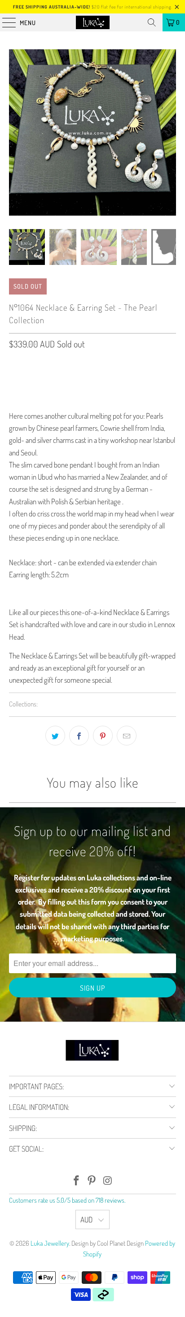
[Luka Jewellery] (92, 22)
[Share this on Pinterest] (103, 735)
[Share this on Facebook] (79, 735)
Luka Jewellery (50, 1243)
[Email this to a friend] (127, 735)
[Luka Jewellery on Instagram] (108, 1181)
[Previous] (16, 132)
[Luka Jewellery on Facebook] (76, 1181)
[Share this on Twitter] (55, 735)
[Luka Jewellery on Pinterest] (92, 1181)
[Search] (151, 22)
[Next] (169, 132)
